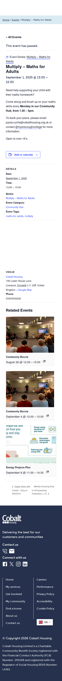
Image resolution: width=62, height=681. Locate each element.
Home (5, 19)
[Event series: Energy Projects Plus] (47, 472)
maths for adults (14, 216)
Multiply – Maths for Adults (20, 198)
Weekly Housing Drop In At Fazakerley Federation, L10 (43, 490)
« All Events (13, 37)
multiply (29, 216)
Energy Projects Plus (18, 467)
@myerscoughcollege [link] (28, 127)
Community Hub (14, 207)
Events (15, 19)
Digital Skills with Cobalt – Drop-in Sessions (21, 490)
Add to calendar (23, 154)
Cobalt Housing (14, 276)
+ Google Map (24, 289)
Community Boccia (17, 357)
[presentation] (30, 335)
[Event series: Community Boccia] (44, 361)
